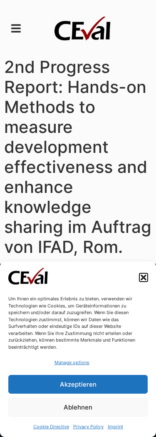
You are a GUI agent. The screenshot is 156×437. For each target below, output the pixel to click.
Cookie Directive (51, 427)
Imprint (115, 427)
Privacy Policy (88, 427)
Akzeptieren (78, 384)
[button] (143, 277)
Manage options (71, 362)
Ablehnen (78, 407)
